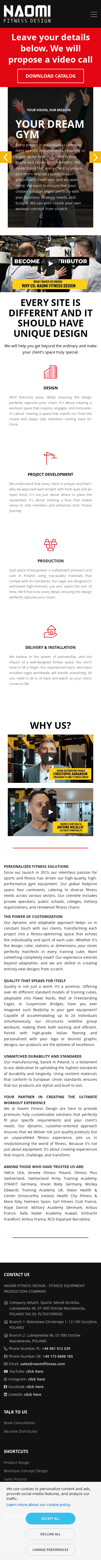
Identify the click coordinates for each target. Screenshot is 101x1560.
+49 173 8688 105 (58, 1356)
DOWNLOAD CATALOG (51, 76)
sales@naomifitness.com (42, 1363)
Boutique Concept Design (26, 1470)
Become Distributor (21, 1431)
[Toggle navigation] (94, 15)
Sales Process (15, 1479)
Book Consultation (19, 1422)
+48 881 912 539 (56, 1348)
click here (34, 1371)
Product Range (16, 1462)
